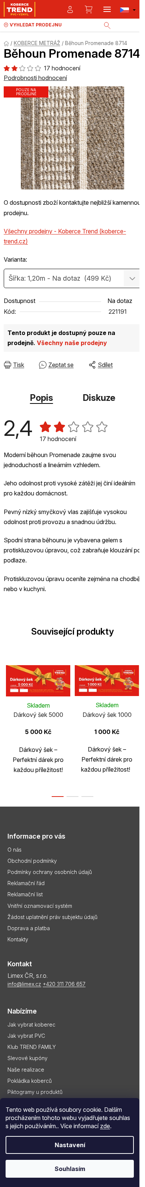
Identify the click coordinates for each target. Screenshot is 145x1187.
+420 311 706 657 (64, 984)
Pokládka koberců (29, 1081)
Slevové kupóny (27, 1058)
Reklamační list (25, 894)
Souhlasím (70, 1168)
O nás (14, 849)
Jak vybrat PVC (26, 1036)
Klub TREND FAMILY (31, 1047)
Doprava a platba (28, 928)
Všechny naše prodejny (72, 343)
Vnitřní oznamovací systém (39, 906)
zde (105, 1126)
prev (8, 692)
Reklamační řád (26, 883)
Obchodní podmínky (32, 861)
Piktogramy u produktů (34, 1092)
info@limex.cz (24, 984)
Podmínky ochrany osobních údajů (49, 872)
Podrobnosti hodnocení (35, 78)
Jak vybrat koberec (31, 1024)
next (137, 692)
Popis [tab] (41, 397)
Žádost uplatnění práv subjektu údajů (52, 917)
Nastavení (70, 1145)
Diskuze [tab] (99, 397)
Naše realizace (25, 1069)
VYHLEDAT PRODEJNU (36, 25)
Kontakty (17, 939)
